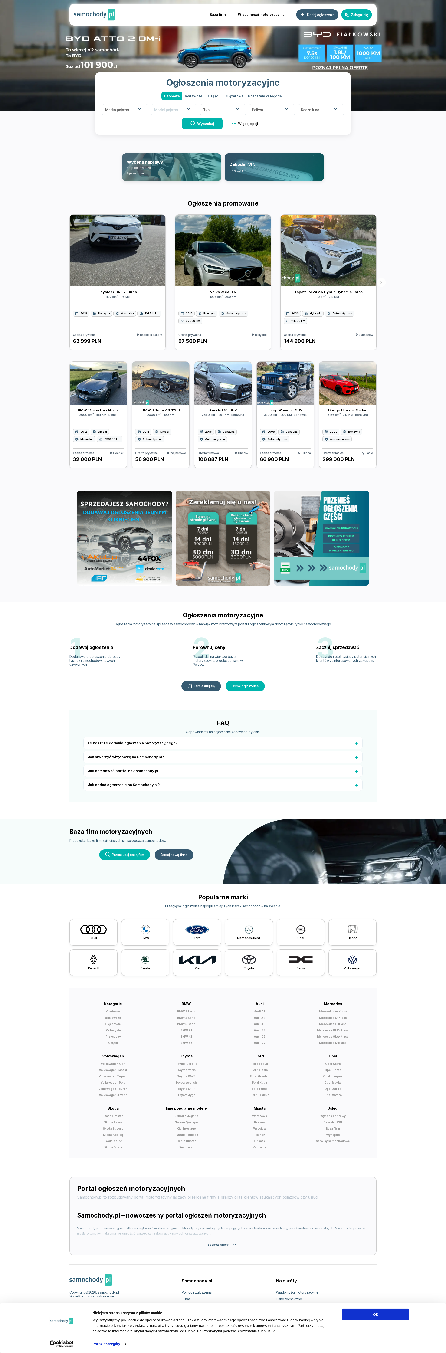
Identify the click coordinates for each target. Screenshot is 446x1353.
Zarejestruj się (204, 686)
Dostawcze (192, 96)
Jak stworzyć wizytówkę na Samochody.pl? (126, 757)
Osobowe (172, 96)
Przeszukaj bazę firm (128, 855)
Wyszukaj (205, 123)
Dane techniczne (289, 1299)
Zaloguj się (359, 15)
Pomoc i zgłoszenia (197, 1292)
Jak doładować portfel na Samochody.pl (123, 771)
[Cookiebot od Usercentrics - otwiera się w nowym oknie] (61, 1343)
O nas (186, 1299)
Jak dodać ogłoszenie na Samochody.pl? (124, 785)
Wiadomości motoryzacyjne (261, 14)
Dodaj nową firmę (174, 855)
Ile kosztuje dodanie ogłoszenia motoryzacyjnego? (133, 743)
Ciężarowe (234, 96)
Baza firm (218, 14)
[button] (265, 96)
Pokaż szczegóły (106, 1344)
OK (375, 1315)
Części (213, 96)
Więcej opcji (244, 123)
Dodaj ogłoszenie (245, 686)
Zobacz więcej (222, 1244)
